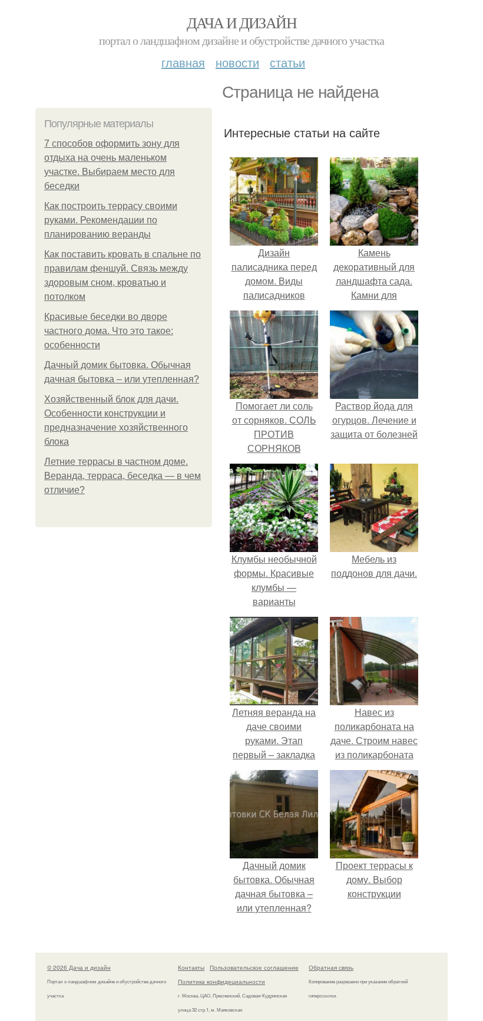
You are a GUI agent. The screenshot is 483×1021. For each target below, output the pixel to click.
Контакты (191, 967)
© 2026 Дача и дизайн (79, 967)
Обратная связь (331, 967)
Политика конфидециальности (221, 981)
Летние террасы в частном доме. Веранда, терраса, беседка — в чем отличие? (122, 476)
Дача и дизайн (241, 22)
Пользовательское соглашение (254, 967)
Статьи (287, 62)
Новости (237, 62)
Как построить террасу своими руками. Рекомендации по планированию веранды (110, 220)
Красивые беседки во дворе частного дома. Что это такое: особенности (108, 331)
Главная (183, 62)
